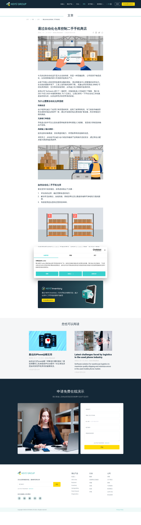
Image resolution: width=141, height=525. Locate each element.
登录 (117, 4)
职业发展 (110, 495)
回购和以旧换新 (94, 479)
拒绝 (47, 273)
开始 (102, 447)
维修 (90, 482)
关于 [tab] (95, 255)
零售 (90, 492)
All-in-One (74, 479)
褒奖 (108, 482)
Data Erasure (75, 491)
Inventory (74, 485)
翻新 (90, 476)
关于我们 (90, 4)
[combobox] (87, 421)
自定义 (69, 273)
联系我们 (99, 4)
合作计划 (110, 492)
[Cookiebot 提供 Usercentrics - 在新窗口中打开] (94, 250)
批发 (90, 489)
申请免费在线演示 (128, 4)
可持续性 (110, 485)
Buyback (73, 482)
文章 (38, 19)
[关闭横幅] (104, 250)
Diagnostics (74, 494)
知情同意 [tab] (46, 255)
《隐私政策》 (107, 443)
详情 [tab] (70, 255)
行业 (77, 4)
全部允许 (94, 273)
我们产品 (69, 4)
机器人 (63, 4)
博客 (84, 4)
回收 (90, 485)
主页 (27, 19)
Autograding (75, 488)
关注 (57, 484)
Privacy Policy (119, 509)
